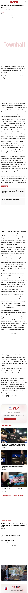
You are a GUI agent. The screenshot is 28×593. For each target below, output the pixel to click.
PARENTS (15, 401)
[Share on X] (2, 396)
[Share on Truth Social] (5, 396)
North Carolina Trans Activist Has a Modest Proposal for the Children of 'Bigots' (13, 489)
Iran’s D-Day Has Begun (7, 540)
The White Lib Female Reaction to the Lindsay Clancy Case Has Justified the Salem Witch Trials (14, 525)
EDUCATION (10, 401)
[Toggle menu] (2, 2)
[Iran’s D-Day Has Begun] (14, 573)
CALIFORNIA (3, 401)
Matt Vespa (4, 447)
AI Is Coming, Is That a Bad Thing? (10, 535)
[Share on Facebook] (7, 396)
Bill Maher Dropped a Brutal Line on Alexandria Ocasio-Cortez (12, 467)
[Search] (25, 1)
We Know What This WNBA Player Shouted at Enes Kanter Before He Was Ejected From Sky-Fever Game (13, 445)
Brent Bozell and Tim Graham (7, 10)
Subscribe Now (20, 419)
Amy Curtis (4, 491)
